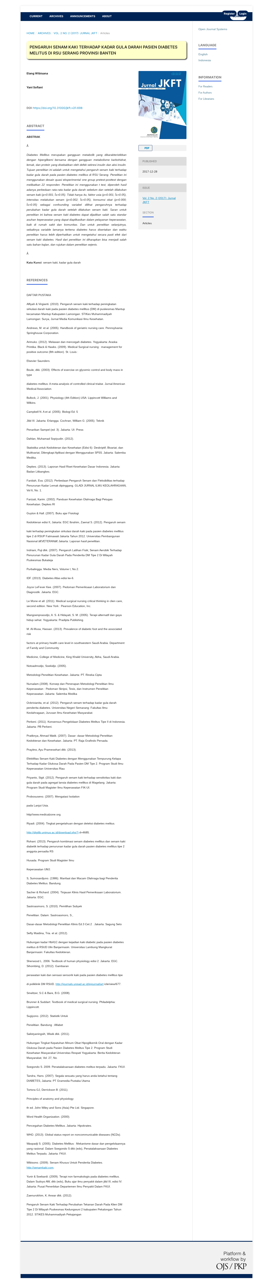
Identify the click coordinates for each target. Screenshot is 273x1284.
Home (31, 33)
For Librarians (206, 98)
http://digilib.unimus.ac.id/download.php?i (53, 832)
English (203, 54)
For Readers (205, 86)
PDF (146, 148)
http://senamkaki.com (40, 1167)
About (107, 16)
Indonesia (204, 60)
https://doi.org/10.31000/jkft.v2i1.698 (58, 108)
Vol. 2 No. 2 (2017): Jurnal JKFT (75, 33)
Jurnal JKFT (33, 9)
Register (229, 13)
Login (242, 13)
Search (238, 16)
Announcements (82, 16)
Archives (56, 16)
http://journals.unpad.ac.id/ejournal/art (80, 984)
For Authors (205, 92)
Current (36, 16)
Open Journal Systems (212, 29)
